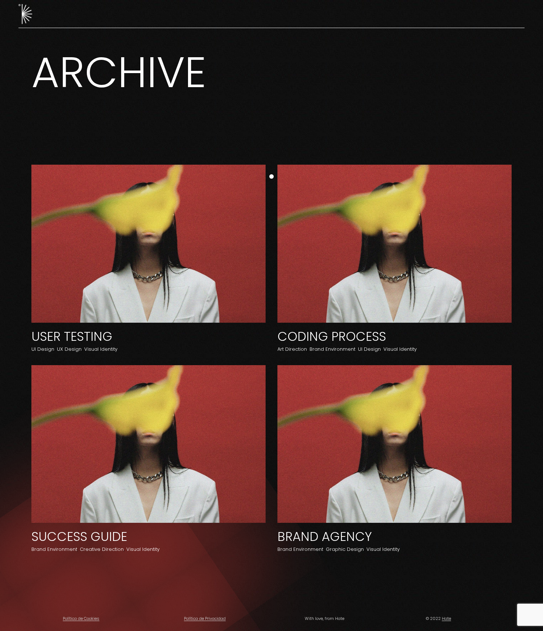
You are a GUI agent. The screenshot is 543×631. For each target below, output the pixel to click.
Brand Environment (332, 349)
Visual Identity (100, 349)
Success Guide (79, 536)
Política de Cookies (81, 618)
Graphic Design (345, 549)
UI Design (42, 349)
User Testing (71, 336)
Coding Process (331, 336)
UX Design (69, 349)
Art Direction (292, 349)
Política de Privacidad (205, 618)
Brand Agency (324, 536)
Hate (446, 618)
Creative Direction (102, 549)
